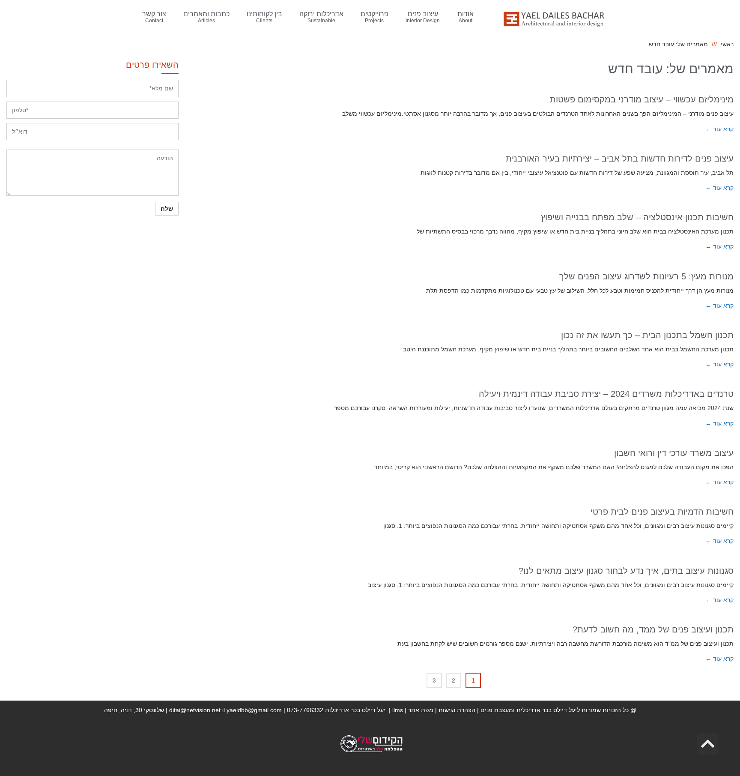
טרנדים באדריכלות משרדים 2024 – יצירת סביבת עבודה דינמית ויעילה (606, 393)
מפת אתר (420, 710)
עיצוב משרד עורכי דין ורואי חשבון (674, 453)
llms (397, 710)
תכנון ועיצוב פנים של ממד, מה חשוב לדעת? (653, 629)
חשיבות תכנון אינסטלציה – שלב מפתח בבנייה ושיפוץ (637, 217)
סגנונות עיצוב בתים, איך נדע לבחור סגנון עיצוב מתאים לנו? (626, 570)
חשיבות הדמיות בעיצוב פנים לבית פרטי (662, 511)
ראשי (727, 44)
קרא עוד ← (719, 129)
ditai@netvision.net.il (197, 710)
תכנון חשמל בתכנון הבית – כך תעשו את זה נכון (647, 335)
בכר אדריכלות (355, 710)
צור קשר (154, 17)
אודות (465, 17)
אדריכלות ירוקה (321, 17)
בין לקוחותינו (264, 17)
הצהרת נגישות (457, 710)
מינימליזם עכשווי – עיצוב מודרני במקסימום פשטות (642, 99)
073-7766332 (305, 710)
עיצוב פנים (423, 17)
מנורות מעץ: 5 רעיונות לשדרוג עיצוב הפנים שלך (646, 276)
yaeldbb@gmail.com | (257, 710)
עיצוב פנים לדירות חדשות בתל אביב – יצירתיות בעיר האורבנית (620, 158)
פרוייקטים (374, 17)
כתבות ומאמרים (206, 17)
